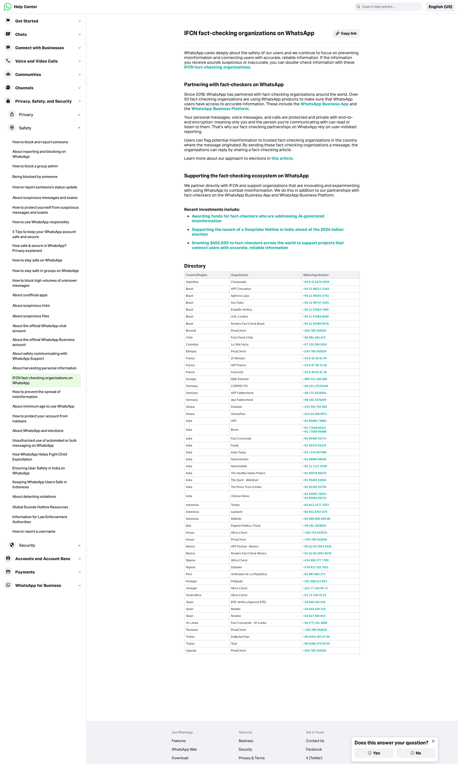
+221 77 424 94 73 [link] (315, 588)
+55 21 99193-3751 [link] (316, 295)
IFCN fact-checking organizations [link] (217, 67)
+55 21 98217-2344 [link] (316, 289)
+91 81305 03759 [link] (314, 487)
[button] (440, 6)
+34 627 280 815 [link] (314, 616)
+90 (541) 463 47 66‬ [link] (316, 636)
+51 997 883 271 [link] (314, 574)
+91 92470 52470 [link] (314, 445)
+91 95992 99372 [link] (314, 498)
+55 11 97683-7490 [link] (316, 309)
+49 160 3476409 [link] (314, 400)
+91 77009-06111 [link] (314, 428)
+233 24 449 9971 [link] (315, 414)
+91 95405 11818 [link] (314, 480)
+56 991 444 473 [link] (314, 337)
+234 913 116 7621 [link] (315, 567)
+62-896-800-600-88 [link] (316, 518)
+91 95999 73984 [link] (314, 421)
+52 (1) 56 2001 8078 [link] (317, 553)
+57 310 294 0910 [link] (315, 344)
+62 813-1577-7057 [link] (316, 505)
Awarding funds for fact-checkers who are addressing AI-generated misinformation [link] (258, 218)
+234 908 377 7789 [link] (316, 560)
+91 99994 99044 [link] (314, 459)
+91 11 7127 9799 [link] (315, 466)
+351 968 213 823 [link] (315, 581)
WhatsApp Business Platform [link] (220, 108)
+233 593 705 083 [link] (315, 407)
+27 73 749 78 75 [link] (314, 595)
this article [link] (282, 158)
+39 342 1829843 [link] (314, 525)
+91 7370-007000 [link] (315, 452)
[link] (20, 7)
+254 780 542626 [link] (314, 330)
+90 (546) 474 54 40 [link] (316, 643)
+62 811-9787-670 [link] (315, 512)
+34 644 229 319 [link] (314, 609)
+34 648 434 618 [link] (314, 602)
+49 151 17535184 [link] (315, 386)
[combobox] (391, 6)
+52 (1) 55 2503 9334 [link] (317, 546)
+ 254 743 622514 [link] (315, 532)
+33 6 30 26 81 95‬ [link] (315, 358)
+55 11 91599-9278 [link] (316, 323)
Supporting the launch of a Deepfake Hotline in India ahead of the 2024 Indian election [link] (268, 232)
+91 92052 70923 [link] (314, 494)
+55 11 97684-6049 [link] (316, 316)
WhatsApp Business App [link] (325, 103)
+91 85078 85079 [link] (314, 473)
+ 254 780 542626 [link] (315, 539)
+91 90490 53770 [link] (314, 438)
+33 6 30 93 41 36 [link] (315, 372)
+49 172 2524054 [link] (314, 393)
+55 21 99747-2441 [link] (316, 302)
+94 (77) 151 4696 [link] (315, 623)
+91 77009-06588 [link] (315, 431)
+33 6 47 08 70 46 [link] (315, 365)
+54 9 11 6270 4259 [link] (316, 282)
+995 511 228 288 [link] (315, 379)
